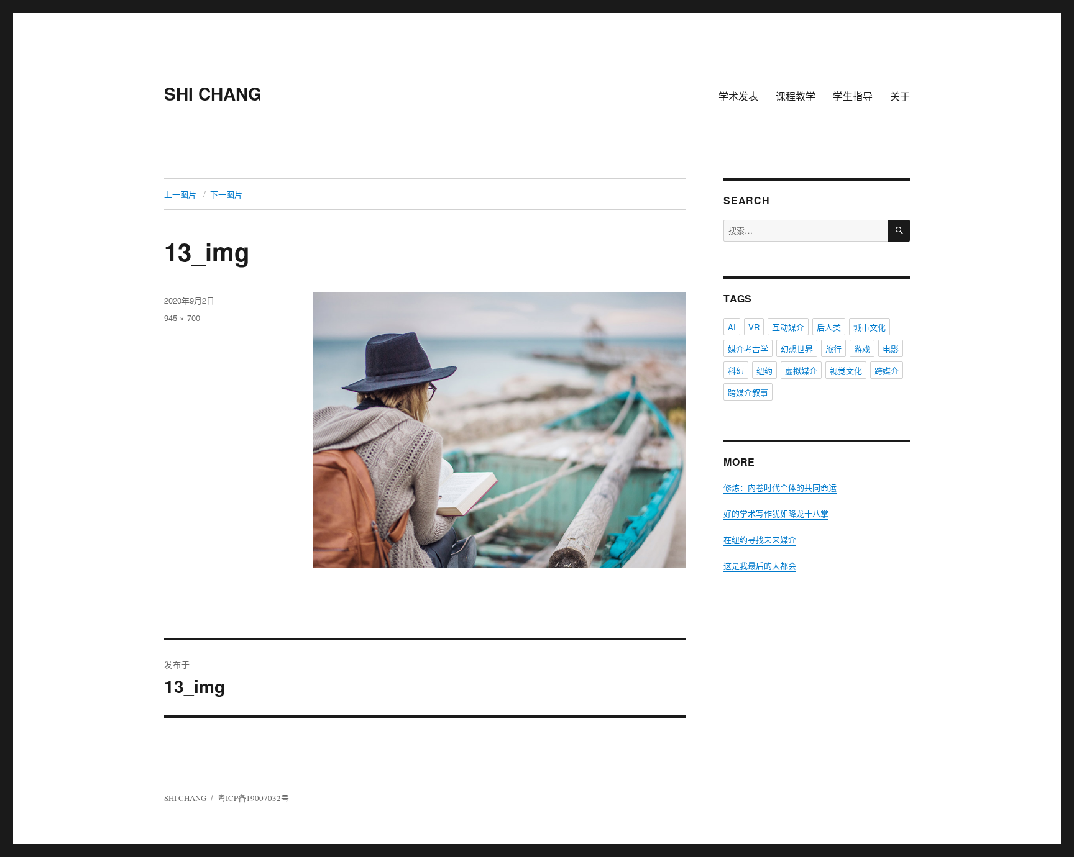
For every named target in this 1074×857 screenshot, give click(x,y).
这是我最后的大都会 (759, 565)
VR (754, 327)
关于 (900, 96)
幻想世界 (797, 349)
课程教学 (795, 96)
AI (732, 327)
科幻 (736, 370)
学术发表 (738, 96)
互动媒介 (788, 327)
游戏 (862, 349)
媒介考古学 (748, 349)
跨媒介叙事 (748, 392)
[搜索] (899, 231)
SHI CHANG (213, 93)
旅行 (833, 349)
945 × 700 (182, 318)
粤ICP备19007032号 (253, 798)
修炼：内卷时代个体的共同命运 (780, 487)
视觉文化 (846, 370)
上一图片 (180, 194)
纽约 (764, 370)
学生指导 (853, 96)
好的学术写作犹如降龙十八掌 (775, 513)
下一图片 (226, 194)
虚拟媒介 (801, 370)
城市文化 (869, 327)
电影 (891, 349)
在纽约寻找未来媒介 (759, 539)
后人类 (829, 327)
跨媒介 (886, 370)
